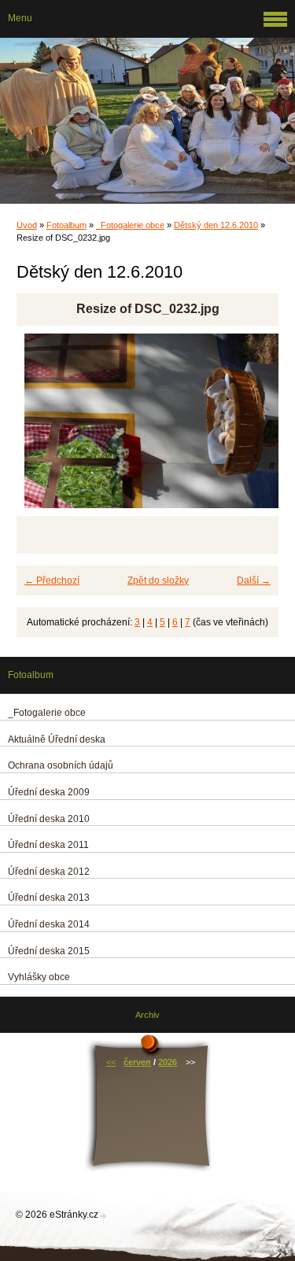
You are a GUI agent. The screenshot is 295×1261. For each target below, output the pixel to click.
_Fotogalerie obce (130, 225)
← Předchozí (51, 580)
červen (137, 1062)
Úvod (27, 225)
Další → (254, 580)
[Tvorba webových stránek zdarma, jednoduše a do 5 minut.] (103, 1215)
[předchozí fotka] (42, 428)
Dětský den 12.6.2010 (216, 225)
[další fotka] (253, 428)
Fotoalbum (66, 225)
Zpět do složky (158, 580)
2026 (167, 1062)
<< (111, 1062)
